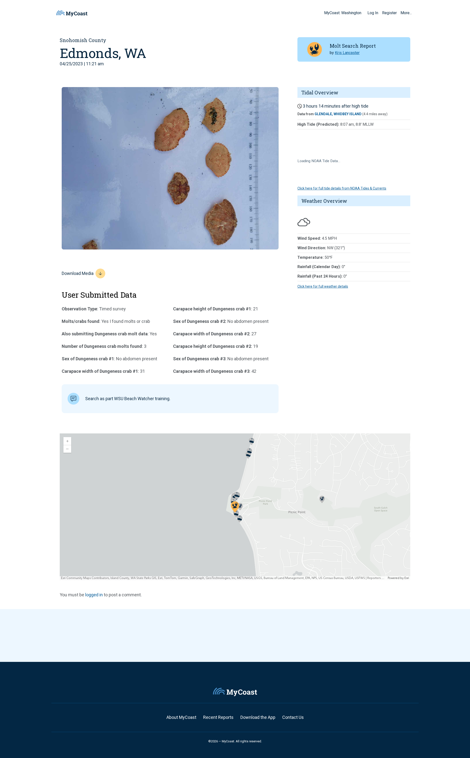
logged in (94, 594)
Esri (406, 578)
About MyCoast (181, 717)
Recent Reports (218, 717)
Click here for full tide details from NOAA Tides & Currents (341, 188)
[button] (363, 13)
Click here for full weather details (322, 286)
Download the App (257, 717)
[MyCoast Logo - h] (71, 13)
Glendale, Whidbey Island (338, 114)
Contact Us (293, 717)
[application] (235, 506)
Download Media (78, 273)
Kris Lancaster (347, 52)
